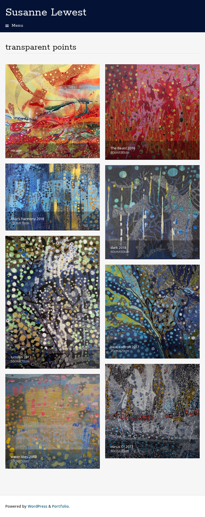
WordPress (37, 506)
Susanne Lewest (45, 12)
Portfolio (60, 506)
